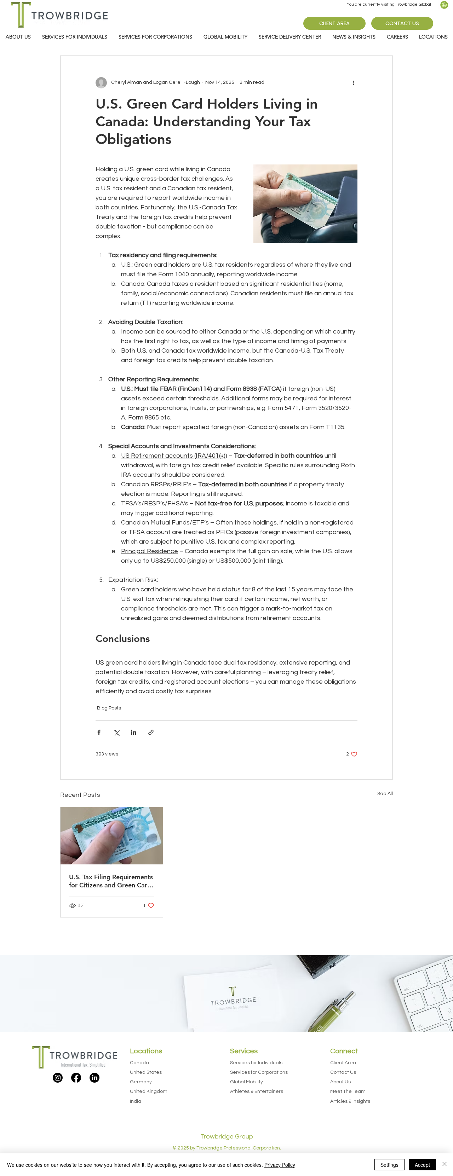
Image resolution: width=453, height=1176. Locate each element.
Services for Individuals (256, 1062)
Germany (141, 1081)
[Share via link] (151, 732)
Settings (389, 1164)
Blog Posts (109, 708)
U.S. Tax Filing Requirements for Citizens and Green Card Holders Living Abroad (111, 881)
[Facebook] (76, 1078)
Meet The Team (348, 1091)
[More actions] (353, 83)
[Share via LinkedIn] (133, 732)
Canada (139, 1062)
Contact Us (343, 1072)
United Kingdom (148, 1091)
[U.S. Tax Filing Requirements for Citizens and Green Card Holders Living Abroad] (112, 835)
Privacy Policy (279, 1164)
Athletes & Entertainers (256, 1091)
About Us (340, 1081)
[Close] (444, 1164)
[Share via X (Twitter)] (116, 732)
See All (385, 793)
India (135, 1101)
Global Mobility (246, 1081)
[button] (354, 37)
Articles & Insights (350, 1101)
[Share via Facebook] (99, 732)
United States (146, 1072)
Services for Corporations (259, 1072)
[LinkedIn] (94, 1078)
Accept (422, 1164)
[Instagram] (58, 1078)
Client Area (343, 1062)
